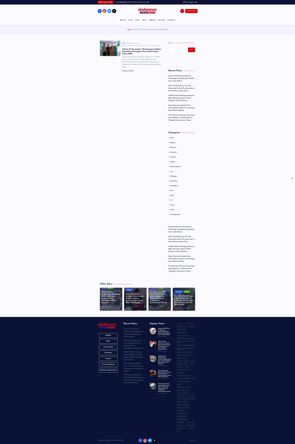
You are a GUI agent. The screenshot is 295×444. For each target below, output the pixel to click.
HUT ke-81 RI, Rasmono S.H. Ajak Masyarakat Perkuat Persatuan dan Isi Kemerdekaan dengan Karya (181, 90)
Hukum (137, 22)
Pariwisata (161, 22)
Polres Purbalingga (182, 416)
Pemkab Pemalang (182, 404)
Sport (172, 198)
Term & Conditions (108, 366)
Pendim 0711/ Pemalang (184, 410)
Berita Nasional (182, 329)
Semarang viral (190, 427)
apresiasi (180, 326)
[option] (111, 301)
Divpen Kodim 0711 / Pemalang (185, 363)
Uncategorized (175, 217)
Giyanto (193, 366)
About (108, 343)
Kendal (179, 386)
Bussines (173, 150)
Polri (171, 193)
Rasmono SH (191, 424)
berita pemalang (182, 332)
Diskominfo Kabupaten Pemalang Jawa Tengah (186, 351)
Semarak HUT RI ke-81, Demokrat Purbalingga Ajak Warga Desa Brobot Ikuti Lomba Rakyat (181, 81)
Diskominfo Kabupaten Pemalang (186, 347)
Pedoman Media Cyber (108, 372)
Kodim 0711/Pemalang (183, 392)
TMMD (192, 430)
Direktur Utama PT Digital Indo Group (185, 344)
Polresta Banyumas (182, 419)
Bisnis (144, 22)
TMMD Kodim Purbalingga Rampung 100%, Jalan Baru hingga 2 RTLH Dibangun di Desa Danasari (181, 100)
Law (171, 174)
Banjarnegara (189, 326)
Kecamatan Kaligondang (184, 383)
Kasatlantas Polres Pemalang (185, 378)
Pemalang (191, 398)
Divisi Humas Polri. (182, 360)
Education (173, 154)
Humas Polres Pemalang (184, 372)
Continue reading (128, 73)
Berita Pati (192, 329)
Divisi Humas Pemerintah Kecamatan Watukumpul (134, 48)
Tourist (172, 207)
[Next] (194, 286)
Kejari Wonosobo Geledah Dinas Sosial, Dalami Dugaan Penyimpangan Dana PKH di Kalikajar (181, 110)
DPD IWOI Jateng (182, 366)
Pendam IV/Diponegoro (184, 407)
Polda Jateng (181, 413)
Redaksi (108, 337)
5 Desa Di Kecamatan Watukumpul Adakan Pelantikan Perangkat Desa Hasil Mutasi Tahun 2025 (141, 54)
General (173, 159)
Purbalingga (181, 424)
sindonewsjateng (182, 430)
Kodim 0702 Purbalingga (184, 389)
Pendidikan (171, 22)
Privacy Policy (108, 349)
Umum (130, 22)
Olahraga (152, 22)
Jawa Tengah (181, 375)
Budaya (172, 145)
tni (178, 433)
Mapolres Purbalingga (183, 395)
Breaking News (181, 335)
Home (129, 32)
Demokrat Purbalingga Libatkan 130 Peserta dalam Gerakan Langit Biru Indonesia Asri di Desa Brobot (183, 303)
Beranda (123, 22)
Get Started (191, 13)
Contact (108, 361)
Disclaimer (108, 355)
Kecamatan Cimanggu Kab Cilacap (187, 381)
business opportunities (183, 337)
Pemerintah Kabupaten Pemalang (186, 401)
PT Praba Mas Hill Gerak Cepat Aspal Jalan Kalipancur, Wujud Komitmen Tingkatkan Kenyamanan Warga (181, 120)
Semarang (180, 427)
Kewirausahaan (175, 169)
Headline (180, 369)
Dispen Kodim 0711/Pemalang (185, 354)
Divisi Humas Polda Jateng (184, 357)
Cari (170, 45)
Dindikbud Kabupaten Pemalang (186, 340)
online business (182, 398)
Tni (171, 202)
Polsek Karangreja (182, 421)
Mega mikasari (178, 310)
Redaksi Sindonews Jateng (132, 45)
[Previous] (191, 286)
